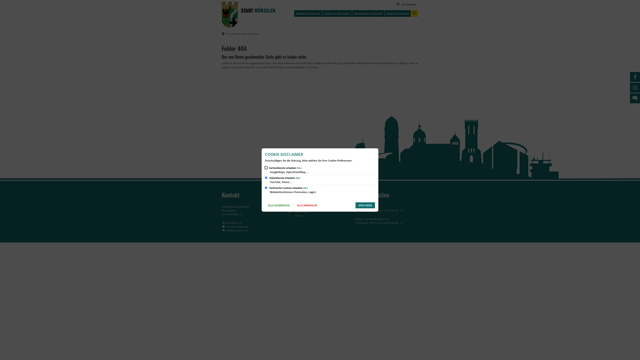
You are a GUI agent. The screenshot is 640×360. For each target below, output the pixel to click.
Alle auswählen (279, 205)
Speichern (365, 205)
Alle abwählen (307, 205)
